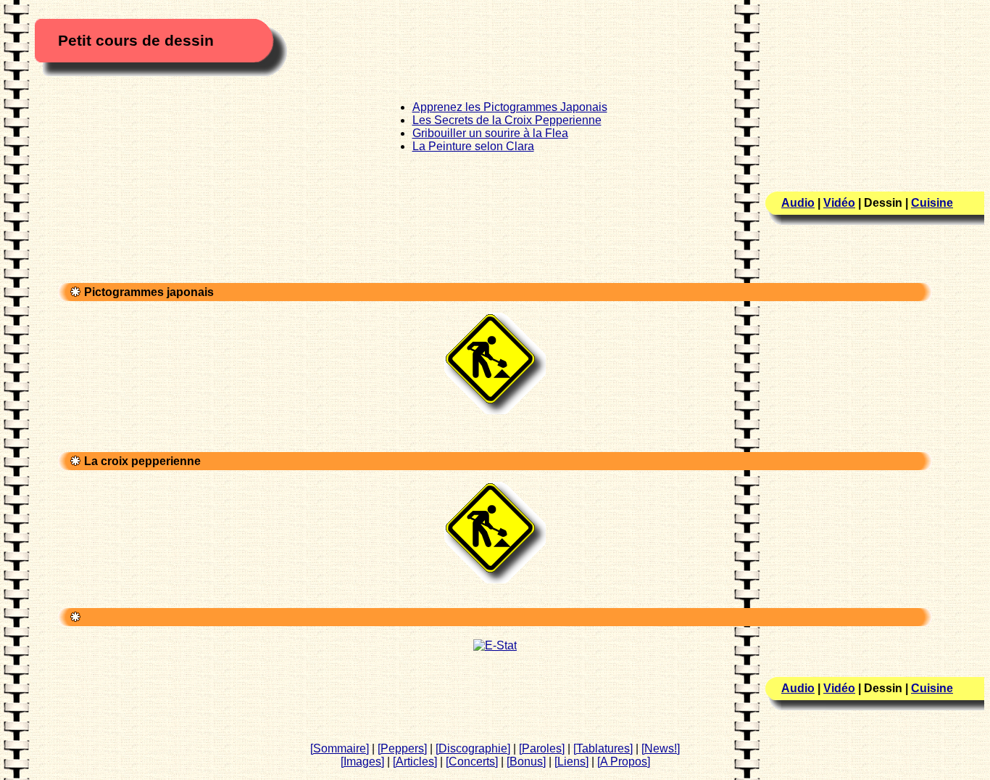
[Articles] (415, 761)
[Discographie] (473, 748)
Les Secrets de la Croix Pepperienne (507, 120)
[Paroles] (542, 748)
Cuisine (932, 203)
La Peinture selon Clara (473, 146)
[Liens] (571, 761)
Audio (798, 203)
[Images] (362, 761)
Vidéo (839, 203)
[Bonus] (526, 761)
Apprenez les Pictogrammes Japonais (509, 107)
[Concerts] (472, 761)
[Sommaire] (339, 748)
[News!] (660, 748)
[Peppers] (402, 748)
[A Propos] (623, 761)
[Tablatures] (603, 748)
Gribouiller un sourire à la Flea (490, 133)
